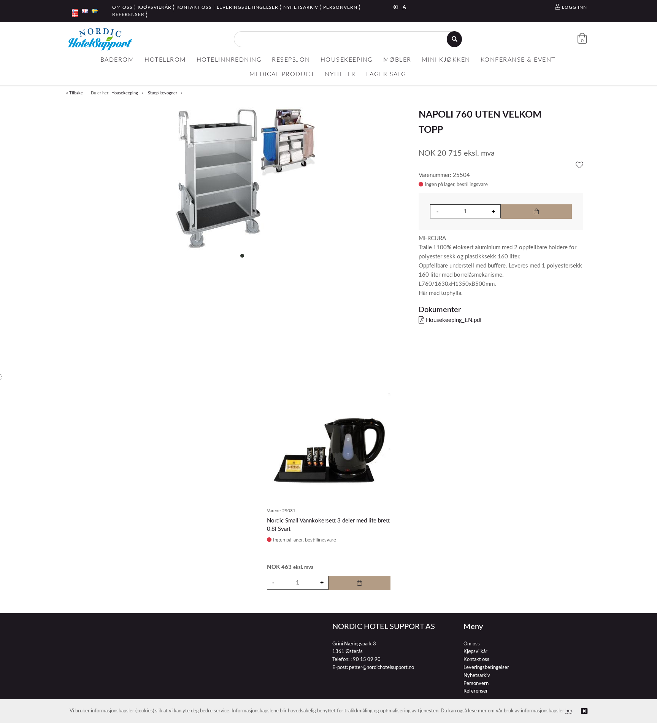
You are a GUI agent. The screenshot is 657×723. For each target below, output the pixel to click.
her (568, 711)
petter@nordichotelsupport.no (381, 667)
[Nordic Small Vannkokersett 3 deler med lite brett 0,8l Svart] (328, 448)
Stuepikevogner (162, 93)
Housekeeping (124, 93)
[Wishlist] (579, 165)
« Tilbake (74, 93)
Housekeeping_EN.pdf (453, 320)
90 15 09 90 (367, 659)
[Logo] (100, 39)
